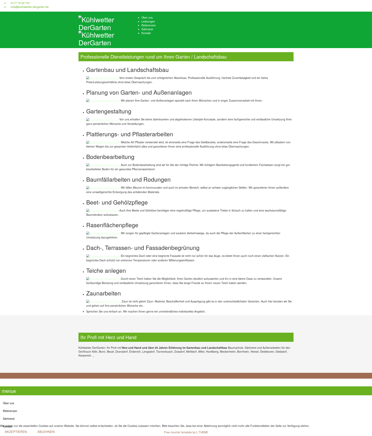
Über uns (147, 17)
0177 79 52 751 (20, 3)
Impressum (196, 375)
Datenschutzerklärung (91, 375)
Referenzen (148, 25)
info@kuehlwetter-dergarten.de (30, 7)
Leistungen (148, 21)
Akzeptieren (16, 431)
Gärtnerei (147, 29)
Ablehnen (46, 431)
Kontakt (146, 33)
